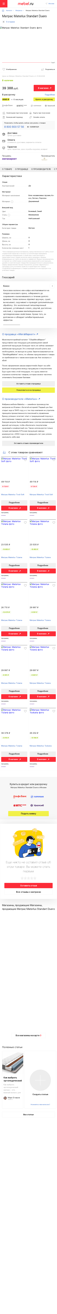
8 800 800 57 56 (14, 126)
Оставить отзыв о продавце (28, 384)
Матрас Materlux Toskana (41, 746)
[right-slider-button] (52, 286)
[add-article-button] (40, 1080)
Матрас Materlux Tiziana (11, 557)
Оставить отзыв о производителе (28, 443)
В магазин (43, 88)
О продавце (21, 169)
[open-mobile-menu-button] (3, 3)
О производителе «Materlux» (20, 398)
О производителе (41, 169)
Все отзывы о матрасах (28, 892)
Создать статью (40, 1094)
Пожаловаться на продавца (28, 390)
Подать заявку (28, 813)
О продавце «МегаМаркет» (19, 334)
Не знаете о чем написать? (40, 1104)
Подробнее (50, 94)
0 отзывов (10, 22)
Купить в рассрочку (44, 99)
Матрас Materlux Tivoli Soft (12, 494)
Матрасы (19, 10)
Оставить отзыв (28, 885)
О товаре (7, 169)
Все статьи (28, 1114)
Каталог (9, 10)
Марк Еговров (14, 1098)
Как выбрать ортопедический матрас (13, 1079)
